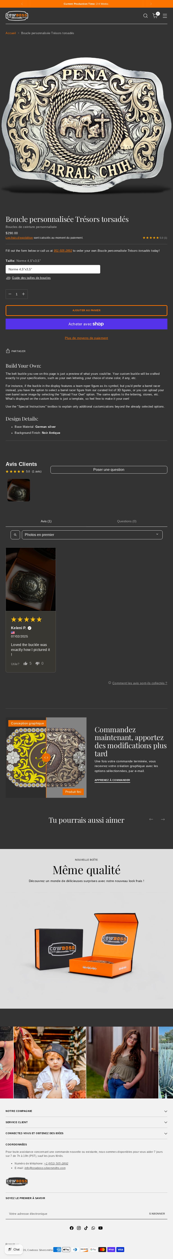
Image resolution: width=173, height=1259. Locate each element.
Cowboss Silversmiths (40, 1250)
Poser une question (108, 470)
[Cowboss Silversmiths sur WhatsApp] (93, 1229)
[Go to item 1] (18, 490)
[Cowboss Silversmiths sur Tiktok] (86, 1229)
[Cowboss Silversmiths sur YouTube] (101, 1229)
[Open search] (15, 534)
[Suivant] (151, 4)
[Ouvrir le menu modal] (165, 15)
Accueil (11, 33)
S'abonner (157, 1213)
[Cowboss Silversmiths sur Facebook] (72, 1229)
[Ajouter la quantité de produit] (23, 294)
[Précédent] (22, 4)
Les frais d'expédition (19, 237)
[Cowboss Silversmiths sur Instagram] (79, 1229)
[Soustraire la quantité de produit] (10, 294)
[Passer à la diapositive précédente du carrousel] (151, 819)
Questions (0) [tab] (127, 521)
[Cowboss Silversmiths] (17, 15)
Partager (18, 351)
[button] (31, 579)
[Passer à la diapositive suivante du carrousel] (162, 819)
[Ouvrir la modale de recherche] (145, 15)
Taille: (23, 260)
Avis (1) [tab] (46, 521)
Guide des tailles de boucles (31, 278)
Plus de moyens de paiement (86, 338)
